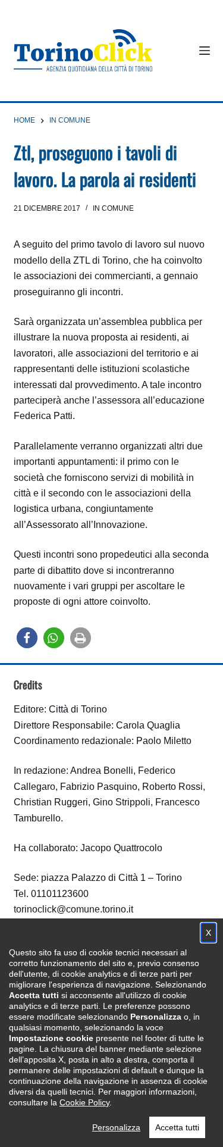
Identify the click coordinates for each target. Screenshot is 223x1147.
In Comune (113, 208)
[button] (27, 637)
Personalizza (116, 1127)
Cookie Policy (84, 1102)
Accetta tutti (177, 1127)
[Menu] (204, 50)
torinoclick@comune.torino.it (73, 909)
